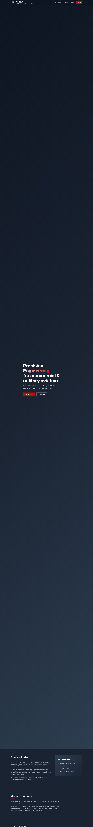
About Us (60, 2)
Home (55, 2)
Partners (72, 2)
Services (66, 2)
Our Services (29, 394)
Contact (79, 2)
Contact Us (42, 394)
